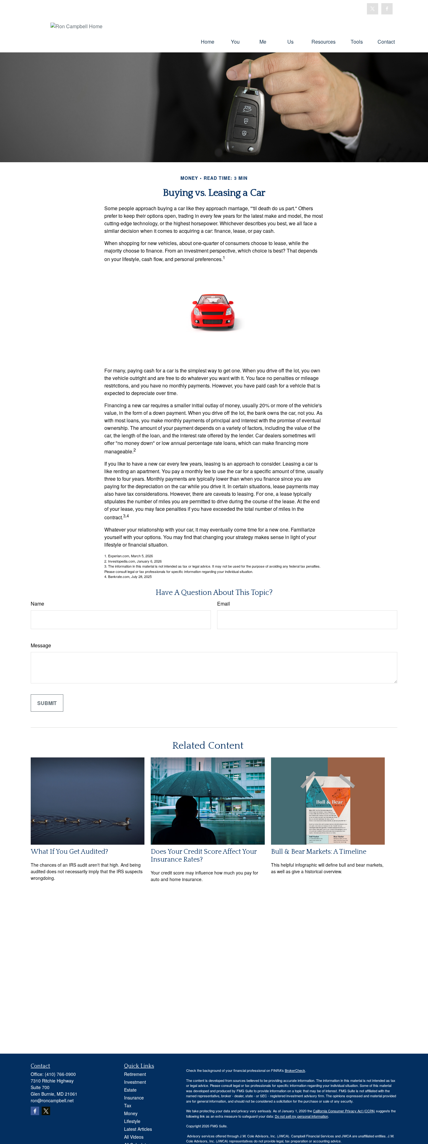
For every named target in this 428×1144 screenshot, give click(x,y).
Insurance (134, 1097)
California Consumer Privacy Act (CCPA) (344, 1110)
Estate (130, 1090)
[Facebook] (387, 8)
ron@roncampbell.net (52, 1100)
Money (131, 1113)
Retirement (135, 1074)
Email (223, 603)
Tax (127, 1105)
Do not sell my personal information (301, 1116)
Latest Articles (138, 1129)
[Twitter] (372, 8)
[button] (207, 41)
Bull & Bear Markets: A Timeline (318, 852)
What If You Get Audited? (69, 852)
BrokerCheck (295, 1070)
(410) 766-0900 (60, 1074)
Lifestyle (132, 1121)
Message (41, 645)
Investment (135, 1082)
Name (37, 603)
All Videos (134, 1137)
